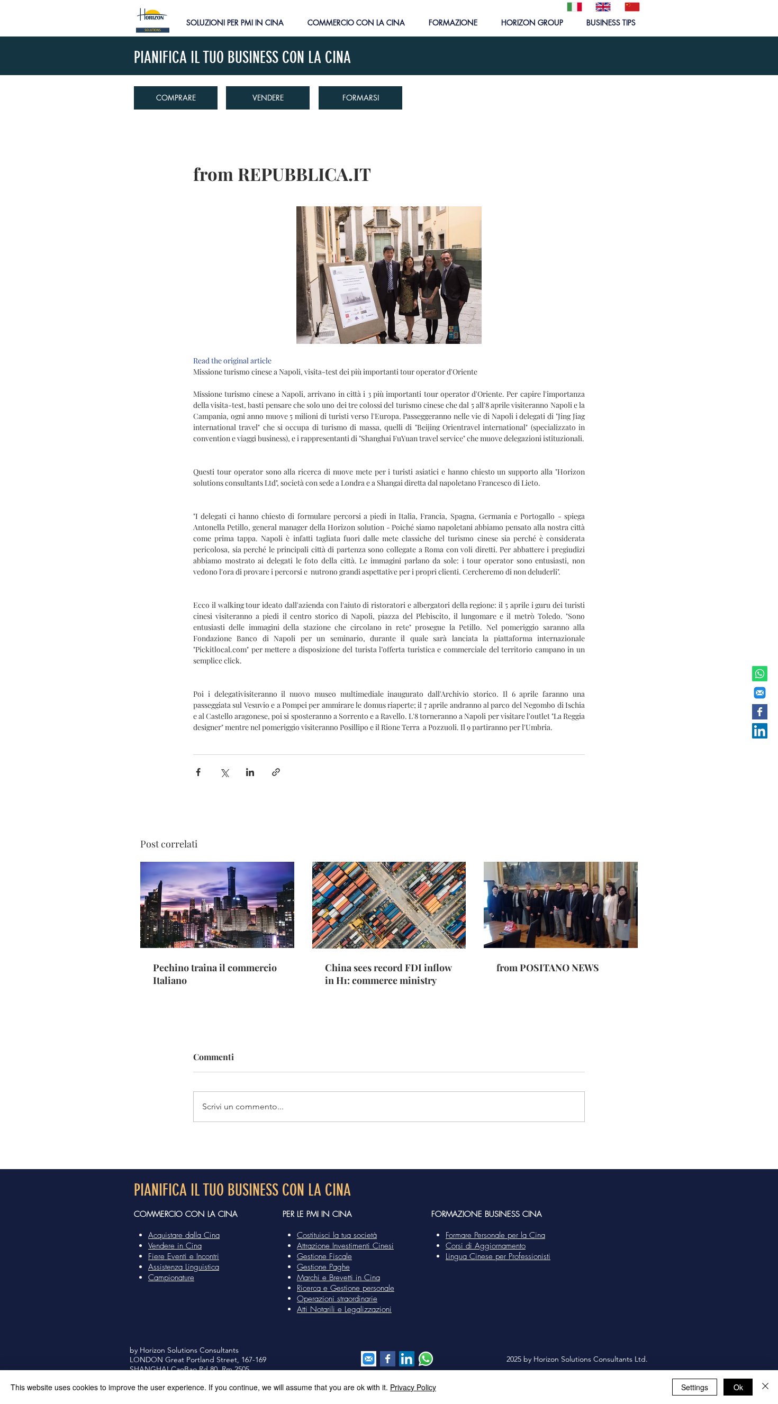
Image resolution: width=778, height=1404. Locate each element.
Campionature (171, 1277)
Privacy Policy (413, 1387)
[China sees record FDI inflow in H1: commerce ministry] (389, 905)
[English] (601, 7)
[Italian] (573, 7)
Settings (694, 1387)
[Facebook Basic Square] (759, 711)
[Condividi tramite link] (276, 772)
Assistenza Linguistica (183, 1267)
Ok (738, 1387)
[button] (234, 22)
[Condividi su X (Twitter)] (224, 772)
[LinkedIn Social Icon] (759, 731)
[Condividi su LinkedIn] (250, 772)
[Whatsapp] (759, 673)
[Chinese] (631, 7)
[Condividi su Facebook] (198, 772)
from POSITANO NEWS (547, 967)
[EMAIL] (759, 692)
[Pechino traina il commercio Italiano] (217, 905)
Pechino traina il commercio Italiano (215, 974)
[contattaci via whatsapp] (425, 1358)
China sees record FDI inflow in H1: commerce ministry (388, 974)
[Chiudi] (765, 1387)
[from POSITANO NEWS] (561, 905)
